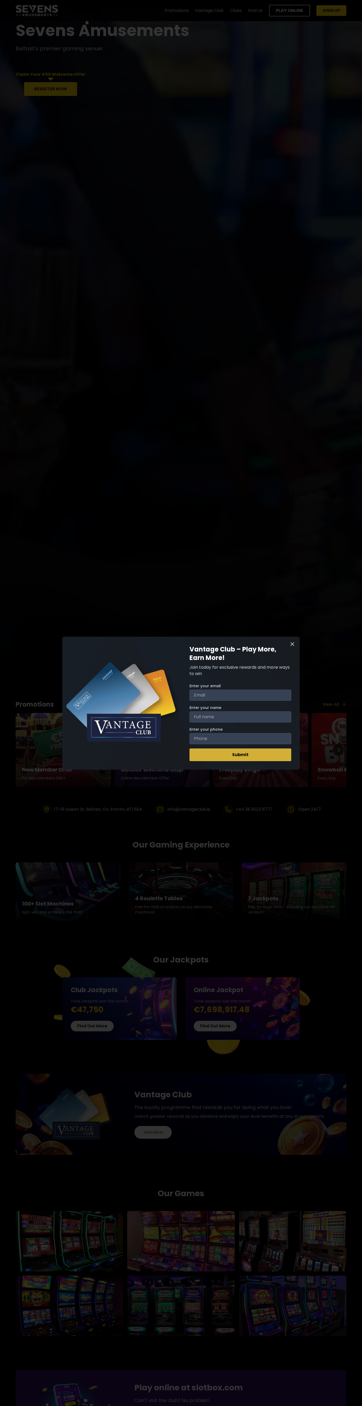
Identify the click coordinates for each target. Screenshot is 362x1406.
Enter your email (205, 686)
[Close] (292, 644)
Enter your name (205, 707)
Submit (240, 755)
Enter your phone (206, 729)
